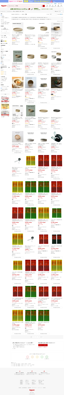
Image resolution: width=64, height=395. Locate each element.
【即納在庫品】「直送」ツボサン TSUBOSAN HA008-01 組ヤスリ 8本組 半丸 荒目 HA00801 (56, 168)
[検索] (44, 6)
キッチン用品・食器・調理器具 (15, 363)
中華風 (2, 37)
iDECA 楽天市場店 (41, 177)
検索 (5, 94)
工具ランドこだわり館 (16, 305)
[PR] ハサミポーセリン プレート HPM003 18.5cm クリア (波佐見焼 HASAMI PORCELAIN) (30, 35)
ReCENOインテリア (15, 97)
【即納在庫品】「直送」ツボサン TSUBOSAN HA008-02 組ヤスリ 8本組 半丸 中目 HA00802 (30, 194)
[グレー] (2, 41)
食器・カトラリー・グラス (25, 364)
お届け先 (2, 58)
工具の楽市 (53, 227)
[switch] (9, 67)
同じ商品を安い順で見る (43, 48)
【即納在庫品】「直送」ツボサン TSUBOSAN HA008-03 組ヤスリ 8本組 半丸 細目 (17, 194)
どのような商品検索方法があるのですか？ (19, 345)
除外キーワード (3, 90)
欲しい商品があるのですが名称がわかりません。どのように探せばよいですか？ (24, 344)
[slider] (0, 29)
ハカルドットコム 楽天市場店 (43, 279)
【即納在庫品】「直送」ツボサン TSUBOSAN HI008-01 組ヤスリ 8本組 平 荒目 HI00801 (17, 220)
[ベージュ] (4, 41)
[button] (60, 3)
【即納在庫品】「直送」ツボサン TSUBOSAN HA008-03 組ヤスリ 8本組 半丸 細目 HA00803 (43, 220)
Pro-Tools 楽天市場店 (16, 329)
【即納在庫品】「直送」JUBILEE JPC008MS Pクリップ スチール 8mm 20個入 (56, 144)
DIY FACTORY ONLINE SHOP (17, 279)
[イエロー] (5, 41)
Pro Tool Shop (41, 329)
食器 (31, 365)
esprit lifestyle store (41, 97)
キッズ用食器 (32, 364)
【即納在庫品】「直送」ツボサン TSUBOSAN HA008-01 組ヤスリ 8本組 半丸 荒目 (43, 168)
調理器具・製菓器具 (24, 363)
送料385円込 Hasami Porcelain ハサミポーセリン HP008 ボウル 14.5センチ (43, 64)
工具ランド (40, 305)
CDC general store (15, 44)
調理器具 (29, 363)
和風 (6, 37)
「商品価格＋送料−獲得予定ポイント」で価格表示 (17, 14)
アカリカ (53, 203)
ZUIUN (14, 127)
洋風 (4, 37)
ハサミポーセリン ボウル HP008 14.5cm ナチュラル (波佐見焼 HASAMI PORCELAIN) (30, 64)
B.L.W (53, 44)
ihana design (40, 72)
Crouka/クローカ (15, 71)
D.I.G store (53, 72)
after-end (53, 99)
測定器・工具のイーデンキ (55, 177)
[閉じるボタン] (62, 17)
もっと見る (13, 348)
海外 (3, 57)
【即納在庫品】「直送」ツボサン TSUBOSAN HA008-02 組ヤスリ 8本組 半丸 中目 (43, 194)
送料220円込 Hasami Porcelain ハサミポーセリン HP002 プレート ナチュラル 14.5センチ (43, 118)
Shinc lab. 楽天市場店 (42, 46)
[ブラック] (1, 41)
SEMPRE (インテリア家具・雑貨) (30, 44)
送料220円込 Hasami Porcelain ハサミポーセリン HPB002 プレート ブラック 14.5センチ (56, 118)
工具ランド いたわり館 (55, 305)
